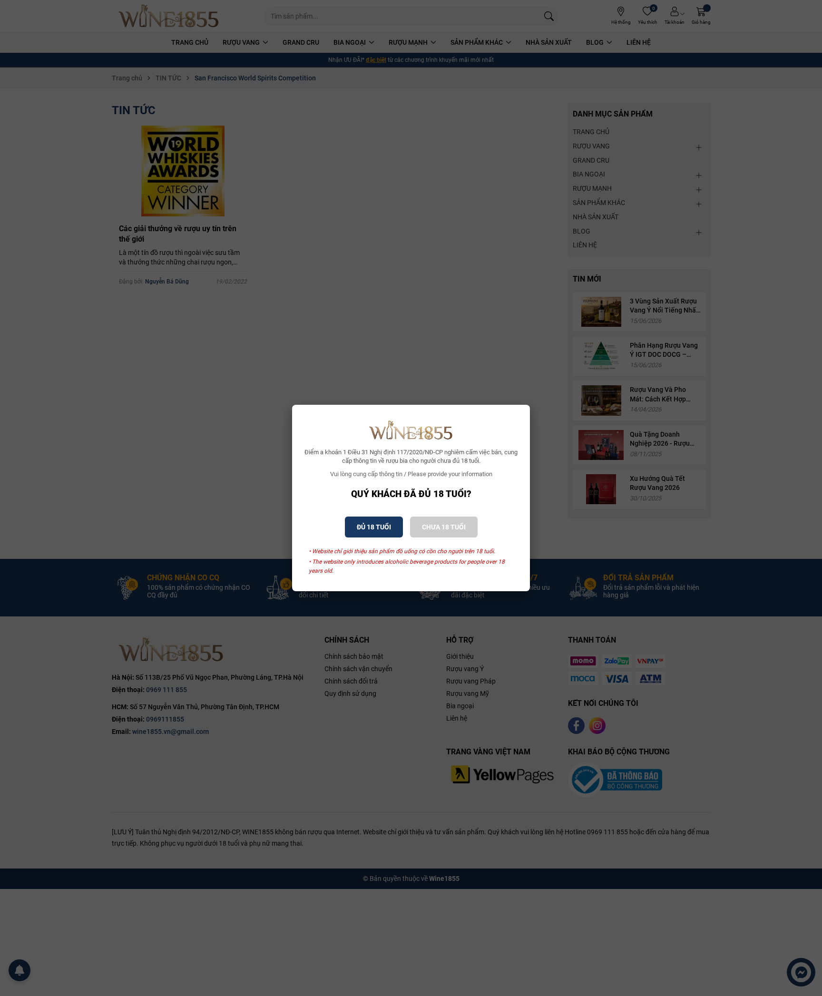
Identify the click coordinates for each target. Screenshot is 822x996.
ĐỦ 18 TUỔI (374, 527)
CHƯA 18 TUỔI (444, 527)
